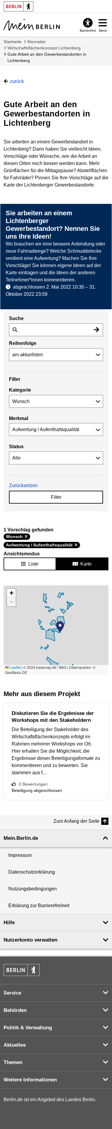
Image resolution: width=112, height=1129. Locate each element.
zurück (17, 81)
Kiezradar (36, 41)
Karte (86, 563)
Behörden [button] (15, 1010)
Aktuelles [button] (15, 1045)
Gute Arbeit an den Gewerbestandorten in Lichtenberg (46, 57)
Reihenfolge (22, 343)
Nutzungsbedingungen (32, 888)
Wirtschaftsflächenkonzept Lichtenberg (44, 48)
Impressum (20, 855)
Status (16, 446)
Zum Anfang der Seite (76, 821)
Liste (33, 563)
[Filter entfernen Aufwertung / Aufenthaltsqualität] (76, 544)
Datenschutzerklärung (31, 872)
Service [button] (12, 993)
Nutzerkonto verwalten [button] (30, 940)
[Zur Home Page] (32, 25)
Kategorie (20, 390)
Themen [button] (13, 1062)
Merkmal (18, 418)
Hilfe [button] (9, 922)
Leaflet (15, 667)
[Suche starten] (96, 329)
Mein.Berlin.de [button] (21, 838)
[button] (60, 626)
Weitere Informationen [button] (30, 1080)
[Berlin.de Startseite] (21, 970)
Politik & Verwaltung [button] (28, 1028)
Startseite (13, 41)
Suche (16, 318)
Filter (56, 497)
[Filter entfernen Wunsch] (26, 536)
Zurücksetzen (23, 485)
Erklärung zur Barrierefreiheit (38, 905)
